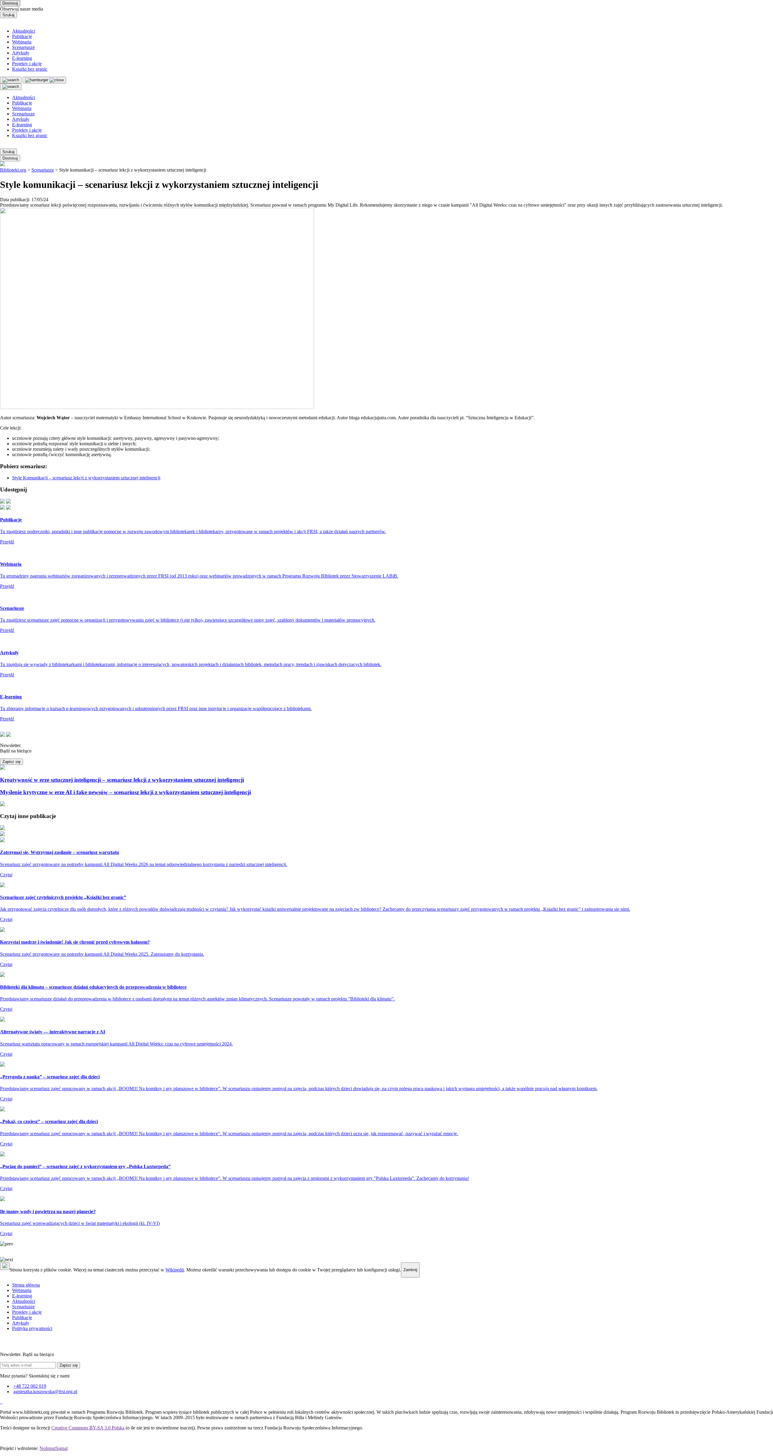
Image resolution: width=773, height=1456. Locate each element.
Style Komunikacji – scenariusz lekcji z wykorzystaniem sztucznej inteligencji (86, 477)
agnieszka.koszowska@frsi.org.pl (45, 1391)
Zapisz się (11, 761)
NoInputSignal (54, 1448)
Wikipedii (174, 1269)
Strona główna (26, 1284)
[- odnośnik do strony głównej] (0, 1401)
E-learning (22, 58)
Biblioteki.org (13, 169)
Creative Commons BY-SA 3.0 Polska (87, 1427)
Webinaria (21, 41)
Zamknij (410, 1270)
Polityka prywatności (32, 1328)
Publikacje (22, 36)
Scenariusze (23, 47)
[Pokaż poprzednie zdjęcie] (386, 1244)
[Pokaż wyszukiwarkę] (10, 86)
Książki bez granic (29, 69)
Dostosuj (10, 3)
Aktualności (23, 31)
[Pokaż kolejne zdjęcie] (386, 1259)
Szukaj (8, 15)
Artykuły (20, 52)
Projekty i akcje (27, 63)
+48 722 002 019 (29, 1386)
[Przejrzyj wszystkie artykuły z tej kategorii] (386, 164)
